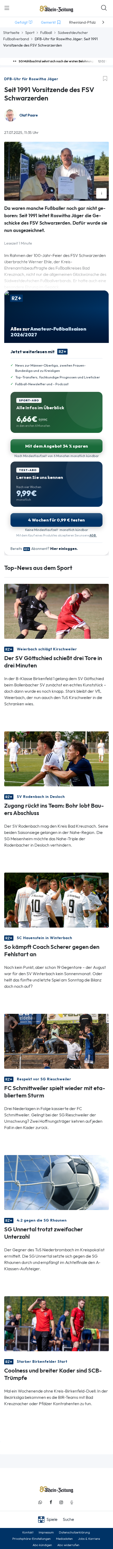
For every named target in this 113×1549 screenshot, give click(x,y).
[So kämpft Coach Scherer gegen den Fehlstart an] (56, 899)
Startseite (11, 32)
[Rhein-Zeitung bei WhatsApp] (40, 1502)
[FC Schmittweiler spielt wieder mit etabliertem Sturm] (56, 1041)
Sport (29, 32)
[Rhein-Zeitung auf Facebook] (50, 1502)
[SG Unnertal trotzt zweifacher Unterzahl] (56, 1182)
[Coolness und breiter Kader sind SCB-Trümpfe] (56, 1323)
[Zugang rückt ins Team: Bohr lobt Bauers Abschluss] (56, 758)
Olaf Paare (28, 115)
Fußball (46, 32)
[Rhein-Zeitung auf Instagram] (61, 1502)
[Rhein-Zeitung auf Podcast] (71, 1502)
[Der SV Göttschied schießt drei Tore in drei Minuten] (56, 611)
